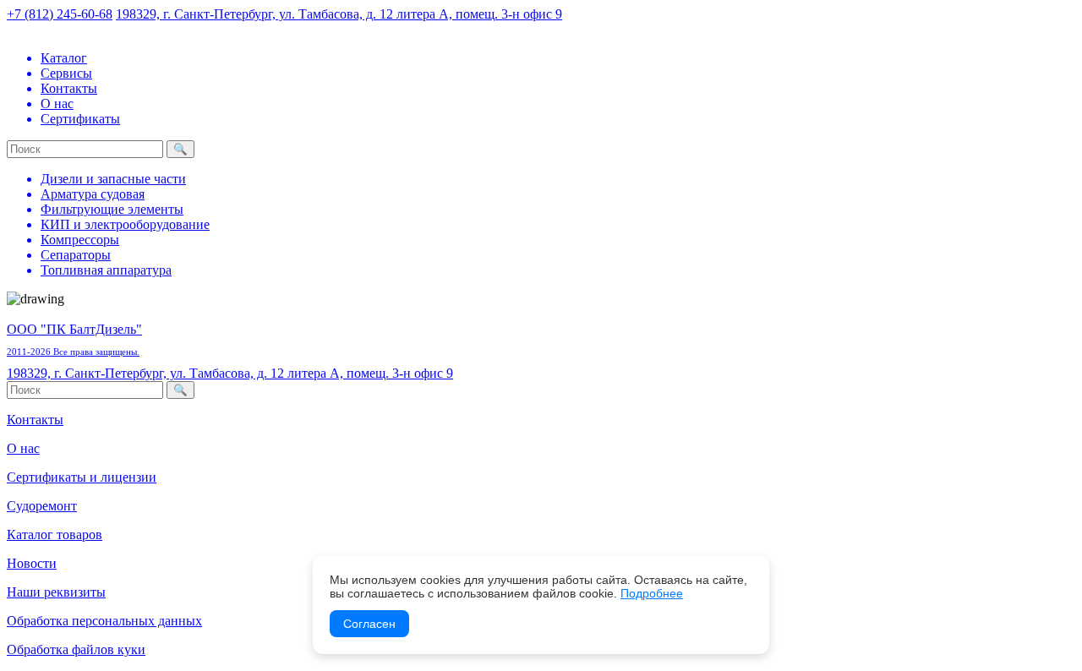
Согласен (369, 623)
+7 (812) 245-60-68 (59, 14)
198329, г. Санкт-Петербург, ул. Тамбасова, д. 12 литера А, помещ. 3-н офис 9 (339, 14)
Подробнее (651, 593)
